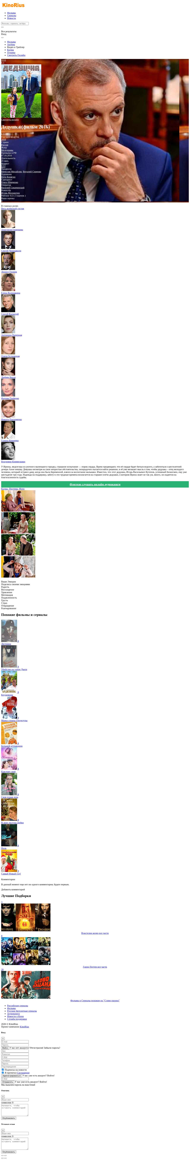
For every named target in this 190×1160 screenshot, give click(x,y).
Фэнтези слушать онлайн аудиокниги (95, 484)
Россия (4, 145)
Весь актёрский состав (12, 208)
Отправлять (7, 1082)
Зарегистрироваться (11, 1076)
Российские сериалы (17, 1005)
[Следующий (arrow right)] (5, 1158)
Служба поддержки (17, 1019)
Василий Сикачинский (12, 187)
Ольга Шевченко (9, 182)
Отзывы (11, 52)
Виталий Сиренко (32, 171)
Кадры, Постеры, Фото (12, 489)
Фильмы (11, 13)
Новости (11, 18)
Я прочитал (17, 1072)
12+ (3, 166)
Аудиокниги (13, 1013)
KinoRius (24, 1026)
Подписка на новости (16, 1070)
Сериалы (11, 15)
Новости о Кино (15, 1016)
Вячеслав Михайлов (11, 171)
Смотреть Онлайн (16, 55)
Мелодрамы (7, 150)
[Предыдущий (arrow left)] (2, 1158)
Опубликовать (8, 1118)
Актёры (11, 44)
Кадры (10, 50)
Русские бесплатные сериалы (22, 1011)
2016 (3, 139)
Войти (5, 1048)
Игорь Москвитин (10, 193)
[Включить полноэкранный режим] (5, 1155)
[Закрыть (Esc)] (2, 1155)
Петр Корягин (8, 177)
